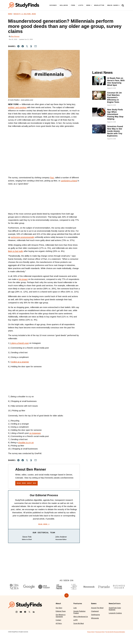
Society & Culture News (25, 14)
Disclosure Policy (100, 632)
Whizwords (95, 618)
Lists (80, 5)
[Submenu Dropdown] (91, 5)
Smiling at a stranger (20, 362)
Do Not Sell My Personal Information (115, 632)
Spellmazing (95, 614)
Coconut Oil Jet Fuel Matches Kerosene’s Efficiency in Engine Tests (114, 97)
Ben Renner (15, 36)
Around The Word (97, 608)
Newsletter (99, 5)
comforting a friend (69, 181)
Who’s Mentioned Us (80, 616)
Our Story (59, 608)
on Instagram (35, 433)
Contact (58, 620)
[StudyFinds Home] (23, 5)
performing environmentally (22, 237)
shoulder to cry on (26, 442)
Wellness (64, 5)
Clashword (95, 611)
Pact (52, 177)
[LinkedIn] (34, 612)
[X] (29, 612)
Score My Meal (78, 623)
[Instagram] (16, 612)
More (88, 5)
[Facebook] (25, 612)
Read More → (43, 524)
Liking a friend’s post (19, 343)
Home (10, 14)
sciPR (75, 620)
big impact (23, 279)
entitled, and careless (17, 107)
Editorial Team (61, 611)
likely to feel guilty (15, 251)
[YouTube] (21, 612)
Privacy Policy (91, 632)
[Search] (123, 5)
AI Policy (59, 623)
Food (73, 5)
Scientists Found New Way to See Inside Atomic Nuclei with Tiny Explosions (115, 131)
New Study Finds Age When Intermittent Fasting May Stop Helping (115, 114)
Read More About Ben (26, 483)
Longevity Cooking (115, 613)
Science (53, 5)
